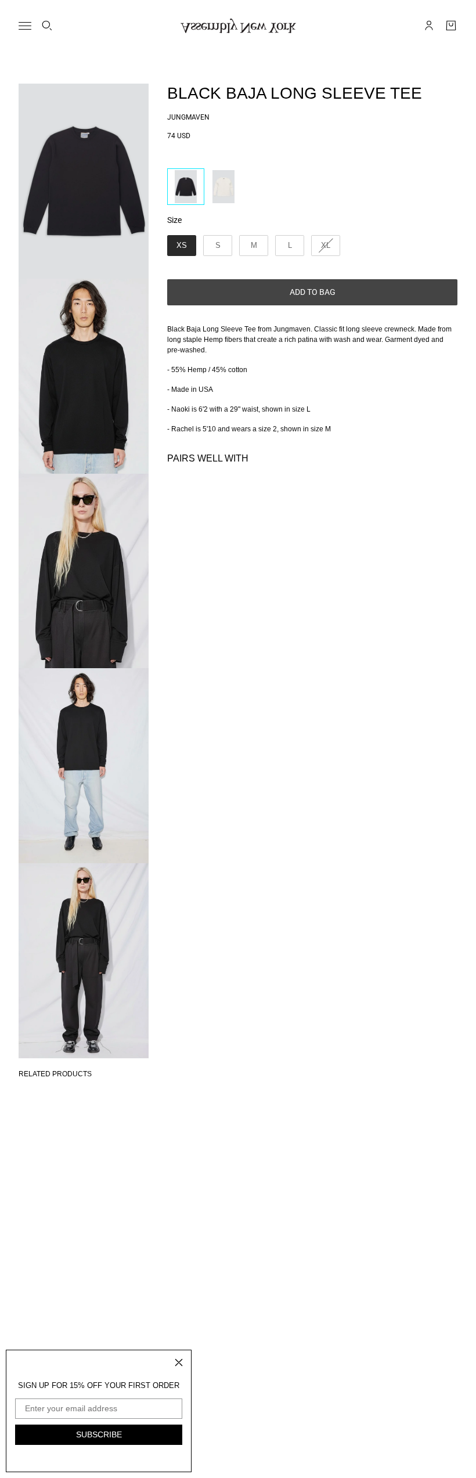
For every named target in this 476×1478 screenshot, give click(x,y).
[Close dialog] (179, 1362)
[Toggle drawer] (25, 26)
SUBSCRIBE (99, 1434)
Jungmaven (188, 117)
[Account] (429, 25)
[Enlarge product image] (84, 181)
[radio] (185, 186)
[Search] (47, 25)
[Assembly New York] (238, 26)
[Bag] (451, 25)
